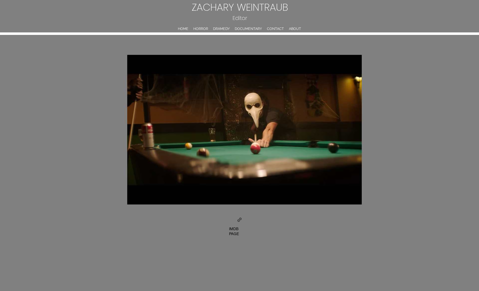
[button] (244, 129)
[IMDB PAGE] (239, 219)
